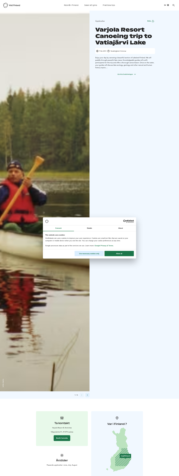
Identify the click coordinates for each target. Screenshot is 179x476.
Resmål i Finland (71, 5)
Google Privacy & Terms (104, 245)
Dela (149, 21)
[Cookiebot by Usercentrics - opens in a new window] (125, 221)
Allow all (119, 253)
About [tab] (120, 228)
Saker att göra (90, 5)
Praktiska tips (109, 5)
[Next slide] (87, 395)
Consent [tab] (58, 228)
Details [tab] (89, 228)
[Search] (174, 5)
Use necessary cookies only (89, 253)
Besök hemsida (62, 438)
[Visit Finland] (11, 5)
